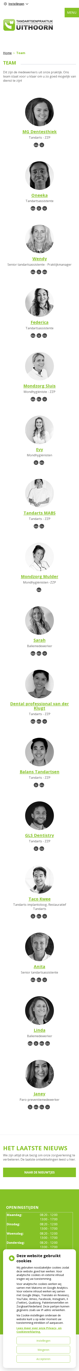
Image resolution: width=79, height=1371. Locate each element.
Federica (40, 322)
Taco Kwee (40, 899)
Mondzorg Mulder (39, 576)
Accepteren (43, 1359)
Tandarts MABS (40, 513)
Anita (39, 966)
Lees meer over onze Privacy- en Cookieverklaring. (39, 1330)
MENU (72, 12)
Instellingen (43, 1340)
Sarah (40, 640)
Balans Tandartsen (39, 771)
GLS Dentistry (39, 835)
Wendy (39, 258)
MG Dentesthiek (39, 131)
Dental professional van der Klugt (39, 706)
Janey (39, 1093)
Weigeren (43, 1350)
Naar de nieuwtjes (39, 1172)
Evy (39, 449)
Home (7, 53)
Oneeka (39, 195)
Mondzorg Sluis (39, 386)
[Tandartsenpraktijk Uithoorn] (28, 25)
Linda (39, 1030)
